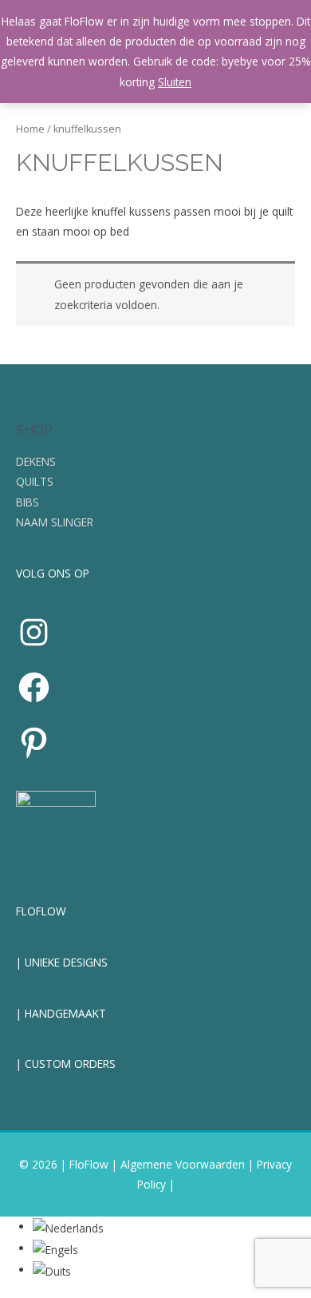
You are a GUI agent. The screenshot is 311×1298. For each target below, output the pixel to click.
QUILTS (34, 481)
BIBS (27, 502)
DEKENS (36, 461)
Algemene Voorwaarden (182, 1164)
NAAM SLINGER (54, 522)
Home (30, 129)
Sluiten (174, 81)
